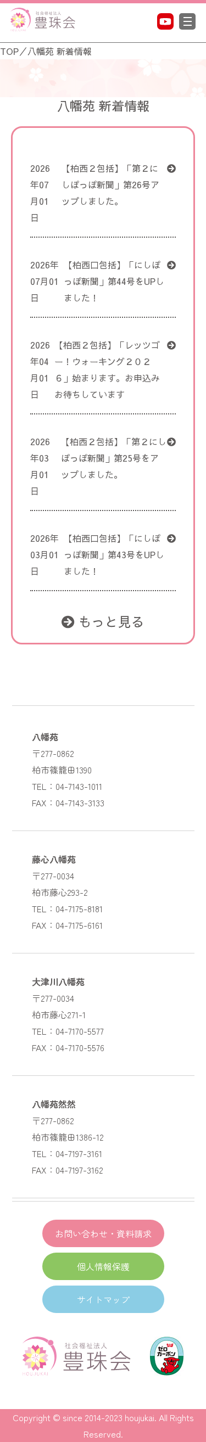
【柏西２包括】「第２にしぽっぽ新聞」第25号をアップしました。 (113, 457)
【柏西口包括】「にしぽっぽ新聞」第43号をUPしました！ (114, 554)
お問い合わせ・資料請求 (103, 1233)
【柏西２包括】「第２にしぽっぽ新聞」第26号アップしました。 (110, 184)
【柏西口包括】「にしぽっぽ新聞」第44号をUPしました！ (114, 281)
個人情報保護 (103, 1266)
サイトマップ (103, 1299)
